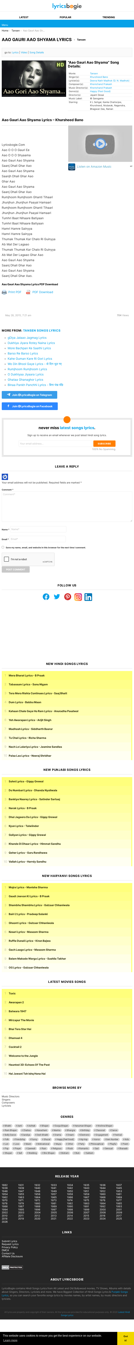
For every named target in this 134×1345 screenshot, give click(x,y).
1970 (5, 1200)
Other (70, 1144)
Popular (65, 17)
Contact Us (8, 1253)
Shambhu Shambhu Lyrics (39, 905)
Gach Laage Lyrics (32, 949)
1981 (53, 1203)
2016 (102, 1215)
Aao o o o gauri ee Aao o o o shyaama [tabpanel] (28, 210)
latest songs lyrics (77, 427)
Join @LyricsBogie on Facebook (32, 406)
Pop (6, 1148)
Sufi (20, 1153)
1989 (54, 1206)
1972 (37, 1200)
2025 (119, 1218)
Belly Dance (10, 1135)
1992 (102, 1206)
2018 (5, 1218)
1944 (103, 1187)
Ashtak (31, 1126)
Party (81, 1144)
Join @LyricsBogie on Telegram (32, 395)
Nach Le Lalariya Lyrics (35, 746)
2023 (86, 1218)
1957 (54, 1194)
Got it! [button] (126, 1338)
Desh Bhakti (42, 1135)
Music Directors (10, 1096)
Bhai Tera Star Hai (20, 1029)
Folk (7, 1139)
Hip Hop (83, 1139)
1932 (37, 1184)
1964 (37, 1197)
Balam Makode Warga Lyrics (37, 958)
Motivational (43, 1144)
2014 (70, 1215)
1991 (86, 1206)
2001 (119, 1209)
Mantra (57, 1130)
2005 (54, 1212)
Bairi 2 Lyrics (28, 914)
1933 (54, 1184)
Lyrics (15, 52)
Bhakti (8, 1126)
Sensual (109, 1148)
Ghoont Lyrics (31, 923)
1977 (119, 1200)
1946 (5, 1191)
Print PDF (14, 292)
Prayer (18, 1148)
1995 (21, 1209)
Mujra (58, 1144)
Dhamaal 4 (15, 1038)
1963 (21, 1197)
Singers (6, 1099)
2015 (86, 1215)
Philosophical (97, 1144)
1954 (5, 1194)
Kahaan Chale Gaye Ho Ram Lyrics (43, 711)
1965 (54, 1197)
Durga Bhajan (61, 1126)
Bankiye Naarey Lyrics (34, 799)
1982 (70, 1203)
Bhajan (45, 1126)
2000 (103, 1209)
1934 (70, 1184)
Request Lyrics (10, 1244)
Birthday (85, 1130)
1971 (21, 1200)
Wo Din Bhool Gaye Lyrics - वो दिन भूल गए (35, 364)
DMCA (5, 1250)
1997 (54, 1209)
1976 (102, 1200)
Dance (114, 1130)
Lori (6, 1144)
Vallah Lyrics (27, 861)
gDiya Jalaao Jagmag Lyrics (27, 337)
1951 (86, 1191)
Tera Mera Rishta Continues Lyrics (38, 693)
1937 (119, 1184)
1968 (103, 1197)
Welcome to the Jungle (23, 1055)
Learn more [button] (10, 1340)
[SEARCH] (130, 23)
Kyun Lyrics (24, 826)
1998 (70, 1209)
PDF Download (42, 292)
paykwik (50, 1165)
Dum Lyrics (25, 702)
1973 (54, 1200)
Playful (113, 1144)
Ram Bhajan (11, 1130)
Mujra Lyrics (28, 887)
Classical (100, 1130)
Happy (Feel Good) (100, 91)
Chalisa (27, 1130)
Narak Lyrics (23, 808)
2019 (21, 1218)
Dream (71, 1135)
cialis (17, 1165)
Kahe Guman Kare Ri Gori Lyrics (30, 358)
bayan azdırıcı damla (32, 1165)
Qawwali (31, 1148)
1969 (119, 1197)
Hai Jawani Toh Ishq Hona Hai (27, 1073)
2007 (86, 1212)
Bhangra (71, 1130)
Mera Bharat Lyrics (27, 675)
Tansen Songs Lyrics (41, 330)
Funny (34, 1139)
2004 (37, 1212)
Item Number (112, 1139)
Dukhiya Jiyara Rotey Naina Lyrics (31, 343)
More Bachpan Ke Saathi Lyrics (29, 348)
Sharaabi (123, 1148)
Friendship (20, 1139)
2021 (53, 1218)
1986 (5, 1206)
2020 (37, 1218)
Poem (125, 1144)
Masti (28, 1144)
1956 (37, 1194)
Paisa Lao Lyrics (30, 755)
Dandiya (26, 1135)
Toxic (12, 993)
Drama (58, 1135)
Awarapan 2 (16, 1002)
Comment (7, 489)
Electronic (85, 1135)
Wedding (32, 1153)
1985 (119, 1203)
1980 (37, 1203)
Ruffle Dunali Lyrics (30, 940)
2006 (70, 1212)
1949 (54, 1191)
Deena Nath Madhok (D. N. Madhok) (109, 80)
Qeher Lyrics (28, 852)
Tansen (94, 73)
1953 (119, 1191)
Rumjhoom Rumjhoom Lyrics (27, 369)
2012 (37, 1215)
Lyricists (6, 1105)
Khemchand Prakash (101, 84)
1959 (86, 1194)
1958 (70, 1194)
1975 (86, 1200)
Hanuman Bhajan (83, 1126)
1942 (70, 1187)
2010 (5, 1215)
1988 (37, 1206)
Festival (118, 1135)
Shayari (8, 1153)
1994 (5, 1209)
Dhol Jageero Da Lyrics (33, 817)
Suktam (89, 1153)
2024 (103, 1218)
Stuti (77, 1153)
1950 (70, 1191)
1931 (21, 1184)
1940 (37, 1187)
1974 (70, 1200)
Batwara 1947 (17, 1011)
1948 (37, 1191)
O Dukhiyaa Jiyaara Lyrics (26, 374)
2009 (119, 1212)
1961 (119, 1194)
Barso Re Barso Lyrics (23, 353)
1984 (103, 1203)
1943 (86, 1187)
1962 (5, 1197)
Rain (44, 1148)
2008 (103, 1212)
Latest (23, 17)
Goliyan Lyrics (27, 835)
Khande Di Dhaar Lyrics (35, 843)
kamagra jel (62, 1165)
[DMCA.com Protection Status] (12, 1268)
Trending (108, 17)
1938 (5, 1187)
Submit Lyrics (9, 1241)
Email (5, 539)
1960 (103, 1194)
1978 (5, 1203)
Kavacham (42, 1130)
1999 (86, 1209)
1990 (70, 1206)
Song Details (36, 52)
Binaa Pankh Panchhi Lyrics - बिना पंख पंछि (35, 385)
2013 (54, 1215)
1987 (21, 1206)
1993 (119, 1206)
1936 (103, 1184)
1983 (86, 1203)
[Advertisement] (67, 631)
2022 (70, 1218)
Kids (127, 1139)
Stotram (65, 1153)
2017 (119, 1215)
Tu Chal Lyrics (27, 738)
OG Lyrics (29, 967)
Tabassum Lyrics (28, 684)
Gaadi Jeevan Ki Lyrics (29, 896)
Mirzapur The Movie (21, 1020)
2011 (21, 1215)
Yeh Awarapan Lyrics (30, 720)
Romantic (83, 1148)
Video (24, 52)
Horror (97, 1139)
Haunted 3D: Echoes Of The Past (29, 1064)
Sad (97, 1148)
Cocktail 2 (15, 1047)
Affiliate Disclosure (12, 1256)
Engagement (102, 1135)
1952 (102, 1191)
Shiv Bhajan (49, 1153)
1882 (5, 1184)
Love (17, 1144)
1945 (119, 1187)
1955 (21, 1194)
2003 (21, 1212)
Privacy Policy (10, 1247)
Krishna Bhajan (105, 1126)
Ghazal (47, 1139)
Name (5, 529)
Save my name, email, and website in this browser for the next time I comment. (46, 547)
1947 (21, 1191)
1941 (53, 1187)
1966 (70, 1197)
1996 (37, 1209)
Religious (57, 1148)
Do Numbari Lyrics (33, 790)
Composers (8, 1102)
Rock (70, 1148)
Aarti (19, 1126)
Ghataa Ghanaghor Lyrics (25, 379)
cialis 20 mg (7, 1165)
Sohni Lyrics (26, 781)
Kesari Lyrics (29, 932)
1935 (86, 1184)
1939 (21, 1187)
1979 (21, 1203)
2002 (5, 1212)
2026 (5, 1221)
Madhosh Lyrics (31, 729)
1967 (86, 1197)
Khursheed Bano (99, 77)
